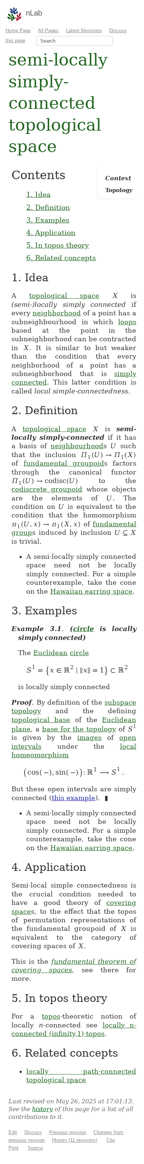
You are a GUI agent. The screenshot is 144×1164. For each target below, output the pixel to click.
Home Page (18, 30)
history (42, 1109)
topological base (40, 720)
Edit (12, 1132)
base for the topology (79, 729)
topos (51, 1016)
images (89, 737)
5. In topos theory (57, 245)
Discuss (33, 1132)
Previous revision (67, 1132)
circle (83, 629)
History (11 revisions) (74, 1140)
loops (127, 322)
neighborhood (56, 313)
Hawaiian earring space (91, 591)
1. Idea (38, 194)
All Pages (48, 30)
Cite (110, 1140)
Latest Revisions (84, 30)
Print (13, 1148)
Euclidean (50, 653)
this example (73, 798)
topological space (64, 295)
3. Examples (47, 220)
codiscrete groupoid (46, 489)
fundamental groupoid (64, 463)
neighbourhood (77, 446)
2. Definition (48, 207)
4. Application (50, 232)
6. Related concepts (61, 258)
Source (35, 1148)
